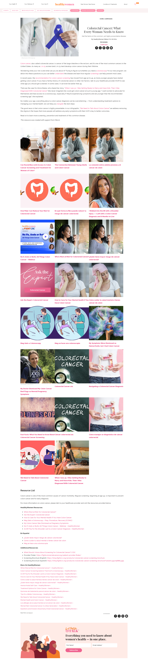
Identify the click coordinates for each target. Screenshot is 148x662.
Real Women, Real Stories (88, 4)
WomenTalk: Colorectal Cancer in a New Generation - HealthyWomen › (45, 606)
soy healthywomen (43, 10)
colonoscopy (102, 71)
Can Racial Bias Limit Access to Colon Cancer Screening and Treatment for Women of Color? (35, 168)
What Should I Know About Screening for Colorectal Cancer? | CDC (49, 552)
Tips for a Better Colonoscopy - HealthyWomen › (38, 594)
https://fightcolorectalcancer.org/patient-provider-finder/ (58, 555)
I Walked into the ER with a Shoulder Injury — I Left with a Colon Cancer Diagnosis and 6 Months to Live (104, 213)
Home (102, 19)
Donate (100, 10)
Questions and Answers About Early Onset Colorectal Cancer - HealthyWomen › (48, 609)
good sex (15, 10)
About (125, 4)
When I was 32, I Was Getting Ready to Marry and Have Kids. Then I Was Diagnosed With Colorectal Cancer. (70, 480)
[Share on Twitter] (100, 47)
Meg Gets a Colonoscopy (30, 343)
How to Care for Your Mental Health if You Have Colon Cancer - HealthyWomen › (49, 577)
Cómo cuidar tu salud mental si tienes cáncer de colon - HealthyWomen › (46, 580)
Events (6, 10)
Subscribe (75, 10)
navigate (60, 104)
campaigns (108, 19)
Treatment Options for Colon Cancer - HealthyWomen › (40, 588)
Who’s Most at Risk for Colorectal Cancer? (40, 512)
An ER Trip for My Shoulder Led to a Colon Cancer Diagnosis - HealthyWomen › (48, 574)
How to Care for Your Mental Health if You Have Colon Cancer (48, 518)
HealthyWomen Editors (100, 39)
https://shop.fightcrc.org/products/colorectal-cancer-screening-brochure (76, 558)
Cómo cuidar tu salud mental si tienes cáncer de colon (45, 541)
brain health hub (28, 10)
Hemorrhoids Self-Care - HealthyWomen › (35, 585)
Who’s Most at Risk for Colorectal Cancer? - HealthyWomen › (42, 568)
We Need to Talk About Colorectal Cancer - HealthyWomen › (42, 597)
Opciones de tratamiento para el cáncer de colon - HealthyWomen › (44, 591)
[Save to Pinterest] (103, 47)
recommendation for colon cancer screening (52, 78)
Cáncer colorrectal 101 (64, 435)
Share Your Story (88, 10)
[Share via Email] (111, 47)
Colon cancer (25, 63)
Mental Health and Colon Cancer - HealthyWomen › (38, 600)
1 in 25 (43, 66)
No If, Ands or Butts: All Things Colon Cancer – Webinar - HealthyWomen (52, 526)
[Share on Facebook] (96, 47)
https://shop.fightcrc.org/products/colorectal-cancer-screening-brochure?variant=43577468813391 (85, 561)
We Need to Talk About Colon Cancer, (94, 108)
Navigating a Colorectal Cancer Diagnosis (106, 386)
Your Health (12, 4)
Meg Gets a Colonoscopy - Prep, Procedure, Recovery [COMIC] (48, 520)
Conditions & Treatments (110, 4)
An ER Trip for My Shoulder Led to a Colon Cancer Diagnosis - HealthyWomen (54, 529)
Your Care (44, 4)
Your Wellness (28, 4)
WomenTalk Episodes (61, 10)
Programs (104, 42)
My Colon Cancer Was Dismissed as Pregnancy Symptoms (46, 523)
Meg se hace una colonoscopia (67, 343)
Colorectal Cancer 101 (64, 386)
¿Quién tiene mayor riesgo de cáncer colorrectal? (43, 538)
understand (59, 74)
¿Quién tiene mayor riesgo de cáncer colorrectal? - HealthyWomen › (45, 582)
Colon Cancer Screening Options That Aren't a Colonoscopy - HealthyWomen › (48, 571)
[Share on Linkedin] (107, 47)
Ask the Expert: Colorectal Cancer (37, 515)
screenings (95, 74)
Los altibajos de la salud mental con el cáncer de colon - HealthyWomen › (46, 603)
